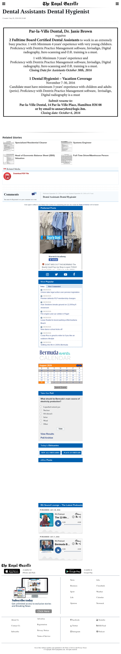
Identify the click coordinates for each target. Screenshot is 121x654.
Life (71, 597)
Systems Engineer (82, 142)
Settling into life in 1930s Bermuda (54, 345)
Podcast (101, 631)
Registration (42, 624)
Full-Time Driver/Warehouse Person (91, 155)
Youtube (101, 620)
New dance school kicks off (51, 329)
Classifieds (100, 585)
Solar (45, 417)
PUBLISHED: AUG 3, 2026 (49, 537)
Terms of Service (84, 204)
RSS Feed (102, 625)
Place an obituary (72, 452)
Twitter (75, 625)
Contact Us (15, 625)
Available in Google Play (88, 571)
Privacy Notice (43, 630)
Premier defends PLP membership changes (58, 298)
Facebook (75, 620)
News (72, 580)
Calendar (100, 597)
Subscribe (15, 631)
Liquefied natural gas (51, 407)
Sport (72, 591)
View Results (47, 434)
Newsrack (100, 603)
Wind (45, 420)
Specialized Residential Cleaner (31, 142)
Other (45, 424)
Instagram (76, 631)
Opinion (73, 603)
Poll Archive (47, 437)
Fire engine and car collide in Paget (55, 314)
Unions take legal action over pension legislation (60, 292)
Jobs (98, 580)
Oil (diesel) (47, 413)
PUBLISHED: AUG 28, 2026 (50, 510)
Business (73, 585)
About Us (15, 620)
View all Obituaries (50, 452)
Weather (99, 591)
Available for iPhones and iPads (29, 571)
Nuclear (46, 410)
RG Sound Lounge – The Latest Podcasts (61, 505)
